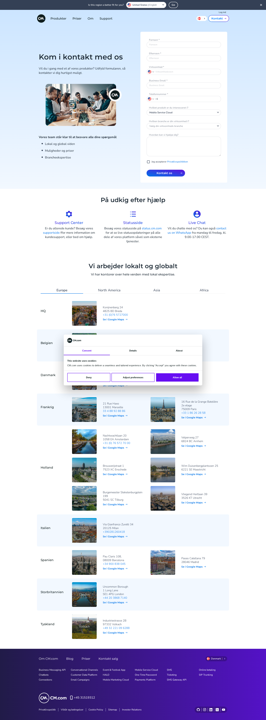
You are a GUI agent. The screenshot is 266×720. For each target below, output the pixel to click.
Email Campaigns (80, 679)
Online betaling (207, 670)
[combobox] (184, 112)
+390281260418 (114, 532)
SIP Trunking (206, 675)
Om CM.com (48, 659)
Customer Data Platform (84, 675)
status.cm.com (152, 228)
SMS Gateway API (176, 679)
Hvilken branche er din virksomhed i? (169, 121)
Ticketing (172, 675)
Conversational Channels (84, 670)
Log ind (222, 12)
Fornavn (154, 40)
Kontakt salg (108, 659)
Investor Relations (132, 709)
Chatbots (44, 675)
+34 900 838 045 (114, 564)
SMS (169, 670)
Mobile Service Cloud (146, 670)
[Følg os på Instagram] (204, 710)
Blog (69, 659)
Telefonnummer (158, 94)
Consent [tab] (86, 350)
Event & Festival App (114, 670)
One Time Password (146, 675)
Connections (45, 679)
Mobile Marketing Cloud (116, 679)
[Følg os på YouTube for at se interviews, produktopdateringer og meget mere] (223, 710)
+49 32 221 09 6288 (116, 628)
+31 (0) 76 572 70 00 (116, 443)
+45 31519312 (84, 697)
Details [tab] (133, 350)
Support (106, 18)
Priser (77, 18)
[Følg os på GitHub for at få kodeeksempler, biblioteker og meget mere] (198, 710)
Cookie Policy (96, 709)
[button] (151, 99)
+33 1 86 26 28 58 (193, 413)
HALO (106, 675)
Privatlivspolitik (47, 709)
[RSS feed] (217, 710)
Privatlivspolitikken (177, 161)
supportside (51, 233)
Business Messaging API (52, 670)
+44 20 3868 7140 (115, 598)
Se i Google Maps (113, 319)
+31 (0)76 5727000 (115, 315)
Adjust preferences (133, 377)
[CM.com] (41, 18)
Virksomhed (156, 67)
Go (173, 4)
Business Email (158, 80)
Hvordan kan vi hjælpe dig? (163, 135)
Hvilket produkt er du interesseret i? (168, 107)
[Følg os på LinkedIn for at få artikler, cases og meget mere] (211, 710)
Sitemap (112, 709)
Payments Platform (145, 679)
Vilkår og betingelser (72, 709)
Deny (89, 377)
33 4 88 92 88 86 (114, 411)
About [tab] (179, 350)
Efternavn (155, 53)
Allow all (177, 377)
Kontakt (217, 18)
